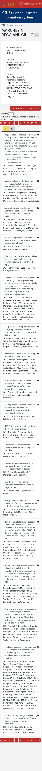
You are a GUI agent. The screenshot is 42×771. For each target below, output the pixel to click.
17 (24, 123)
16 (20, 123)
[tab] (6, 128)
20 (36, 123)
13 (9, 123)
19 (32, 123)
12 (5, 123)
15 (16, 123)
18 (28, 123)
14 (13, 123)
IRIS (3, 25)
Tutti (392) (33, 108)
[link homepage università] (28, 4)
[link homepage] (8, 4)
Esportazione (18, 108)
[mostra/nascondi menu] (39, 4)
